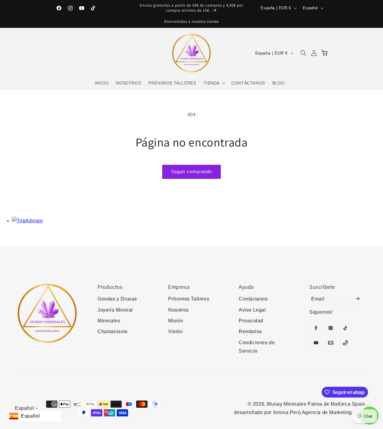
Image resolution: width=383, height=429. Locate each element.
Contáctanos (253, 298)
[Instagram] (330, 328)
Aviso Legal (252, 309)
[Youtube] (316, 342)
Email (317, 298)
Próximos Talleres (188, 298)
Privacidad (251, 320)
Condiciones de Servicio (257, 347)
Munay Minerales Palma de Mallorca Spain (317, 404)
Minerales (109, 320)
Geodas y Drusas (117, 298)
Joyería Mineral (115, 309)
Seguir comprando (191, 171)
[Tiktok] (345, 328)
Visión (175, 331)
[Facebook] (316, 328)
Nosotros (178, 309)
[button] (214, 83)
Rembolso (250, 331)
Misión (175, 320)
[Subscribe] (357, 298)
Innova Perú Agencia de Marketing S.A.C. (320, 412)
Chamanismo (113, 331)
